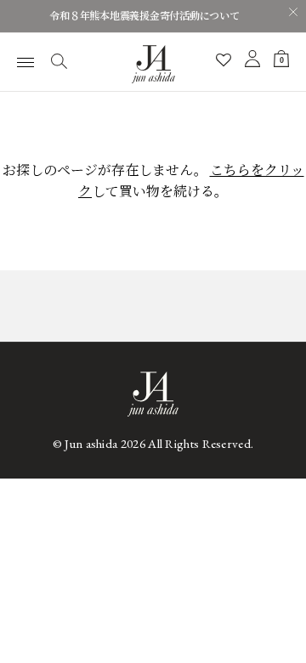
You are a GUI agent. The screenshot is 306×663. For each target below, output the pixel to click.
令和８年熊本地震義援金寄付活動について (144, 16)
